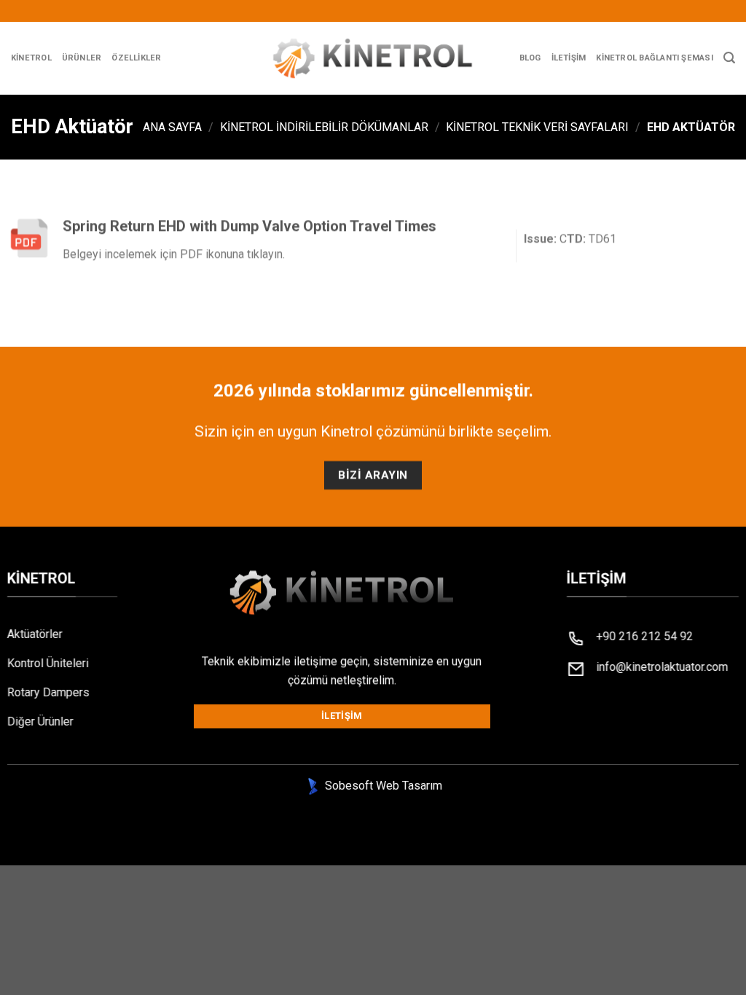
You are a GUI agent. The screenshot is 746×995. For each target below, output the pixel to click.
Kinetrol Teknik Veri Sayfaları (537, 127)
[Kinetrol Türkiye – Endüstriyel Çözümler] (373, 58)
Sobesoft (347, 786)
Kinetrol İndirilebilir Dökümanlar (324, 127)
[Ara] (729, 58)
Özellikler (136, 58)
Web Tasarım (409, 786)
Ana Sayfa (172, 127)
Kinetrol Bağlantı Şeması (654, 58)
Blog (530, 58)
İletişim (568, 58)
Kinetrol (31, 58)
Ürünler (82, 58)
